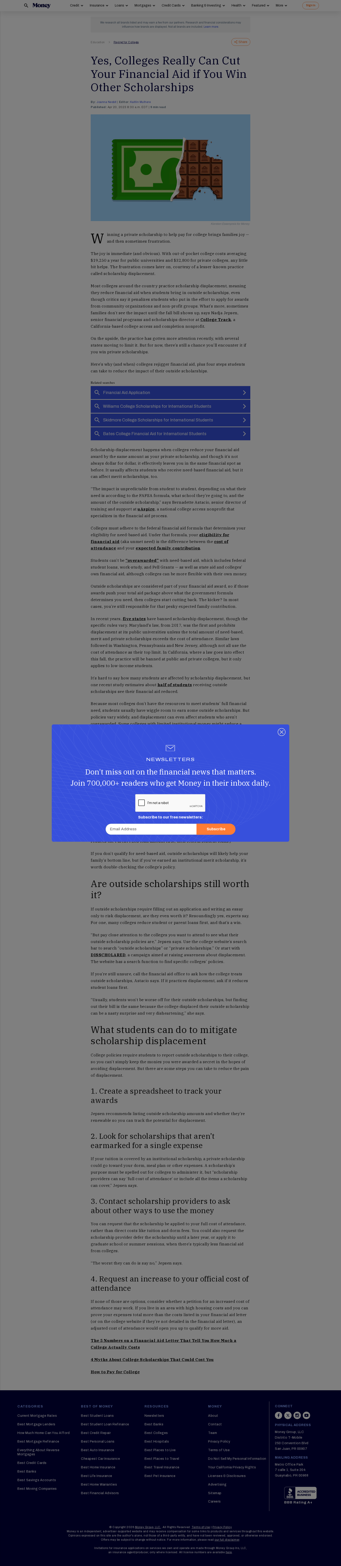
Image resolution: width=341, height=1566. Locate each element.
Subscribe (216, 829)
